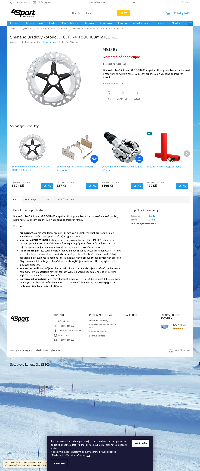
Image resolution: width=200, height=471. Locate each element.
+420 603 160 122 (66, 326)
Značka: (70, 42)
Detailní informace (111, 83)
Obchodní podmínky (96, 2)
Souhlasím (141, 443)
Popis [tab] (16, 199)
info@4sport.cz (65, 321)
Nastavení (59, 463)
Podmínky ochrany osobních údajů (102, 326)
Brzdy (152, 216)
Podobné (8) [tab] (31, 199)
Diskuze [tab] (46, 199)
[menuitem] (14, 23)
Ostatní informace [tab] (65, 199)
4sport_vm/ (63, 335)
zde (88, 455)
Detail (47, 185)
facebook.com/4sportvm (70, 330)
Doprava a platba (97, 335)
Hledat (123, 13)
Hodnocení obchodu (98, 331)
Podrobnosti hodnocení (48, 42)
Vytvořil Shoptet (182, 350)
